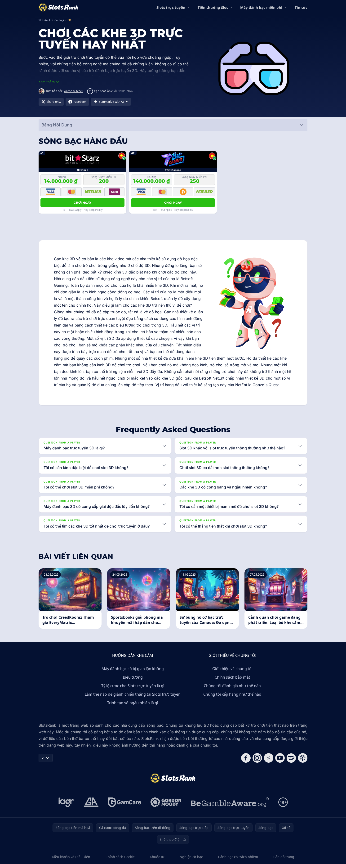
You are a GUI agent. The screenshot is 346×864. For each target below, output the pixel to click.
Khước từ (157, 857)
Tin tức (301, 7)
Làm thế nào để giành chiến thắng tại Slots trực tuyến (133, 694)
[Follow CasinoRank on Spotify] (291, 758)
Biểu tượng (133, 677)
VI (43, 758)
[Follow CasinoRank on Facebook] (246, 758)
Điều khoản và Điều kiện (71, 857)
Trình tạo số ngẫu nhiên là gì (132, 702)
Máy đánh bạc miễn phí (261, 7)
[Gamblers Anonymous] (91, 802)
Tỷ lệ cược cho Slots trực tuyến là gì (132, 685)
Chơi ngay (82, 202)
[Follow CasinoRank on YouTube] (280, 758)
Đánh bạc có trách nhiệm (238, 857)
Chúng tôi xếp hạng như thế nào (232, 694)
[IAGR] (66, 802)
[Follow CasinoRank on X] (268, 758)
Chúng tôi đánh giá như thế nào (232, 685)
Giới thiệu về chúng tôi (232, 668)
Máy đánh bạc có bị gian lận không (133, 668)
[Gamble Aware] (230, 802)
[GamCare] (124, 802)
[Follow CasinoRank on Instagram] (257, 758)
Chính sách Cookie (120, 857)
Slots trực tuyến (170, 7)
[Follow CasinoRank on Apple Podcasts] (302, 758)
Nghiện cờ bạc (191, 857)
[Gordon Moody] (166, 802)
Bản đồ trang (283, 857)
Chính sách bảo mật (232, 677)
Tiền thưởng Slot (213, 7)
